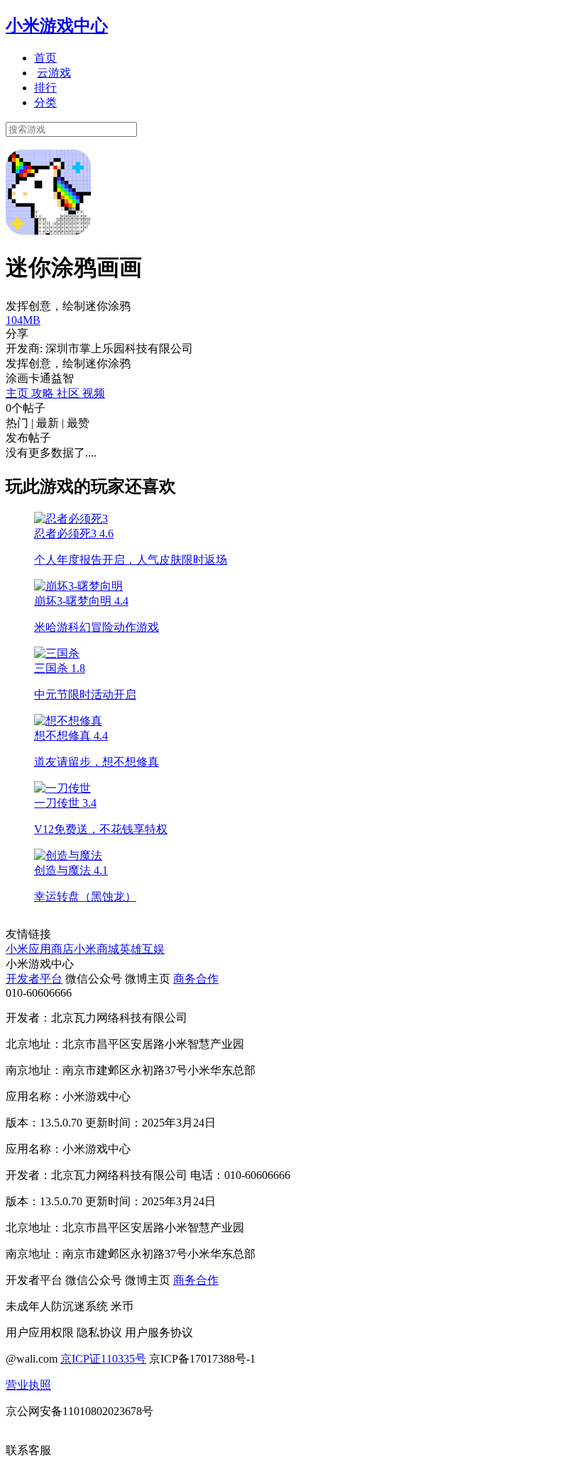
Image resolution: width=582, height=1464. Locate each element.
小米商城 (96, 949)
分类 (45, 102)
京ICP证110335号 (103, 1359)
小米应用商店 (40, 949)
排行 (45, 88)
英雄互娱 (142, 949)
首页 (45, 58)
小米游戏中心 (57, 25)
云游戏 (54, 73)
